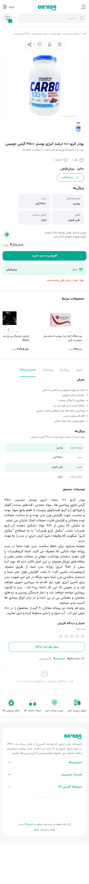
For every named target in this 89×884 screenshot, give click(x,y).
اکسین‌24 (28, 824)
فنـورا (36, 829)
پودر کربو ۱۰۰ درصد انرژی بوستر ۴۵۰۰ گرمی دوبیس (36, 33)
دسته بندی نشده (71, 33)
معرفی (79, 370)
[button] (8, 330)
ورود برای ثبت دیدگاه (46, 647)
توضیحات (47, 370)
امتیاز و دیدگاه (28, 370)
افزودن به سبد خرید (44, 256)
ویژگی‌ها (64, 370)
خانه (84, 33)
